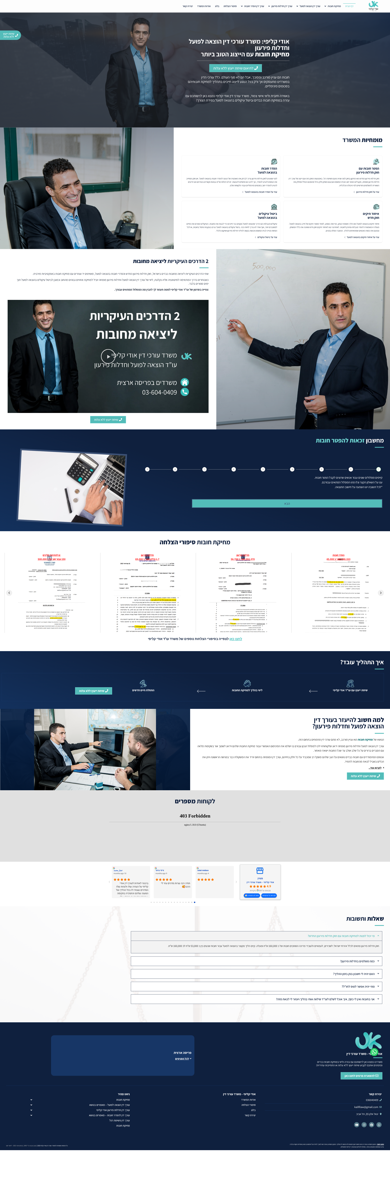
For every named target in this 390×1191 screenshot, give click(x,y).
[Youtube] (356, 1124)
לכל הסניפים (182, 1058)
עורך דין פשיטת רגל (119, 1120)
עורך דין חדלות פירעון (281, 6)
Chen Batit (118, 870)
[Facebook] (371, 1124)
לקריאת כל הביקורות (269, 895)
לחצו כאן (235, 639)
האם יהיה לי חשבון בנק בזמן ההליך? (354, 974)
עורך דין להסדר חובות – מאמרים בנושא (109, 1115)
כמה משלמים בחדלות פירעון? (357, 961)
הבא (287, 503)
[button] (108, 356)
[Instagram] (364, 1124)
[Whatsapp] (379, 1124)
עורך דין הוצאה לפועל (310, 6)
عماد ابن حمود (162, 870)
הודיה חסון (201, 870)
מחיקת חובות (334, 6)
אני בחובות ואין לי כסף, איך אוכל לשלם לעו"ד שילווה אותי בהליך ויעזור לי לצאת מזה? (325, 999)
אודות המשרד (204, 6)
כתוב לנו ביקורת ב (253, 895)
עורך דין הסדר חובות (254, 6)
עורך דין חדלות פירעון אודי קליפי (113, 1110)
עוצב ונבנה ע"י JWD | (29, 1146)
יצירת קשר (188, 6)
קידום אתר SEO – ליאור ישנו (14, 1146)
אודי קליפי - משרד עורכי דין (260, 882)
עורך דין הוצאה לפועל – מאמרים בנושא (109, 1105)
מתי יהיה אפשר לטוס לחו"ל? (358, 986)
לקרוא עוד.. (375, 768)
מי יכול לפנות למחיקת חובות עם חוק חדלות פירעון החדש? (341, 936)
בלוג (217, 6)
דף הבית (349, 6)
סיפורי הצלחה (230, 6)
